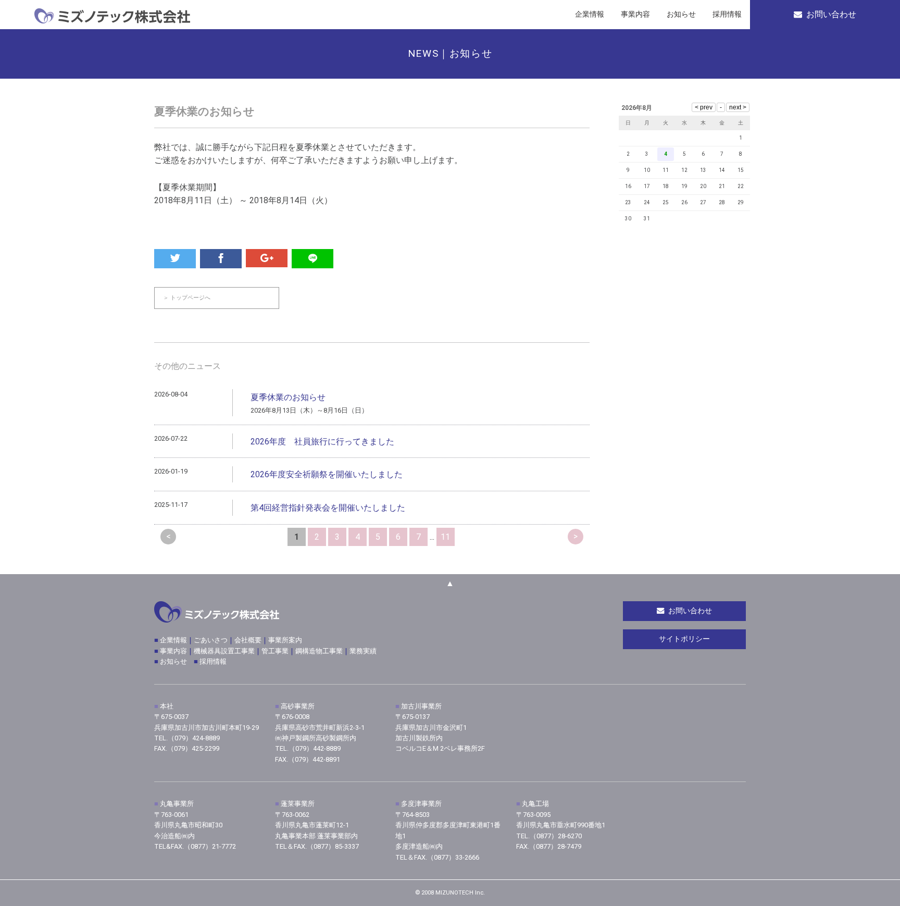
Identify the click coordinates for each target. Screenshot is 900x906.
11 (445, 537)
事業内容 (173, 651)
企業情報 (172, 640)
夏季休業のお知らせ (288, 397)
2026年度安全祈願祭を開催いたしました (327, 474)
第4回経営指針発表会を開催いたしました (328, 508)
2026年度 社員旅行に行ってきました (322, 441)
